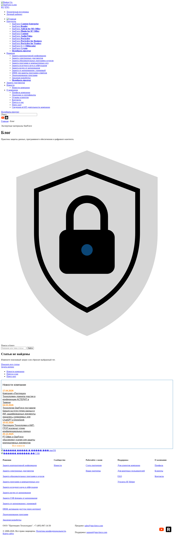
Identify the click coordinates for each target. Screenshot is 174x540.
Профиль (159, 465)
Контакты (16, 100)
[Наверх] (6, 2)
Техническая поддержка (18, 12)
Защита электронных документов (27, 58)
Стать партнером (94, 465)
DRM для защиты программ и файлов (29, 73)
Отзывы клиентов (20, 97)
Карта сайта (8, 533)
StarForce (25, 24)
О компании (12, 90)
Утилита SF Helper (126, 482)
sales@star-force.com (94, 525)
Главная (4, 121)
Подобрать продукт (10, 112)
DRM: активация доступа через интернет (22, 509)
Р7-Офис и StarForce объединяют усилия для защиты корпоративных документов (19, 440)
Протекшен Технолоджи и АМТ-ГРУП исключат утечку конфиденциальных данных (19, 428)
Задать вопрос (7, 367)
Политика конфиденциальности (51, 531)
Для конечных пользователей (131, 471)
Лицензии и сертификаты (24, 95)
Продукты (11, 21)
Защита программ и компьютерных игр (30, 63)
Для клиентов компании (129, 465)
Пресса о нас (18, 102)
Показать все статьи (10, 364)
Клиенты (159, 471)
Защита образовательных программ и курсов (33, 60)
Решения (11, 53)
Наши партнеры (93, 471)
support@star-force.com (96, 532)
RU (2, 7)
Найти (30, 348)
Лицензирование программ (24, 75)
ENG (7, 7)
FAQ (120, 476)
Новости (11, 85)
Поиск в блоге (7, 345)
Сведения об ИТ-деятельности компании (31, 107)
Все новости (18, 446)
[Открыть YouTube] (2, 117)
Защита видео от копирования (26, 68)
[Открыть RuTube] (6, 117)
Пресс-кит (16, 105)
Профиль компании (21, 92)
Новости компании (21, 87)
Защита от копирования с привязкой (29, 70)
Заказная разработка (21, 78)
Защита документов (16, 83)
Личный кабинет (14, 14)
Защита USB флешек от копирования (20, 498)
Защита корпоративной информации (29, 56)
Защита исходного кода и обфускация (29, 65)
